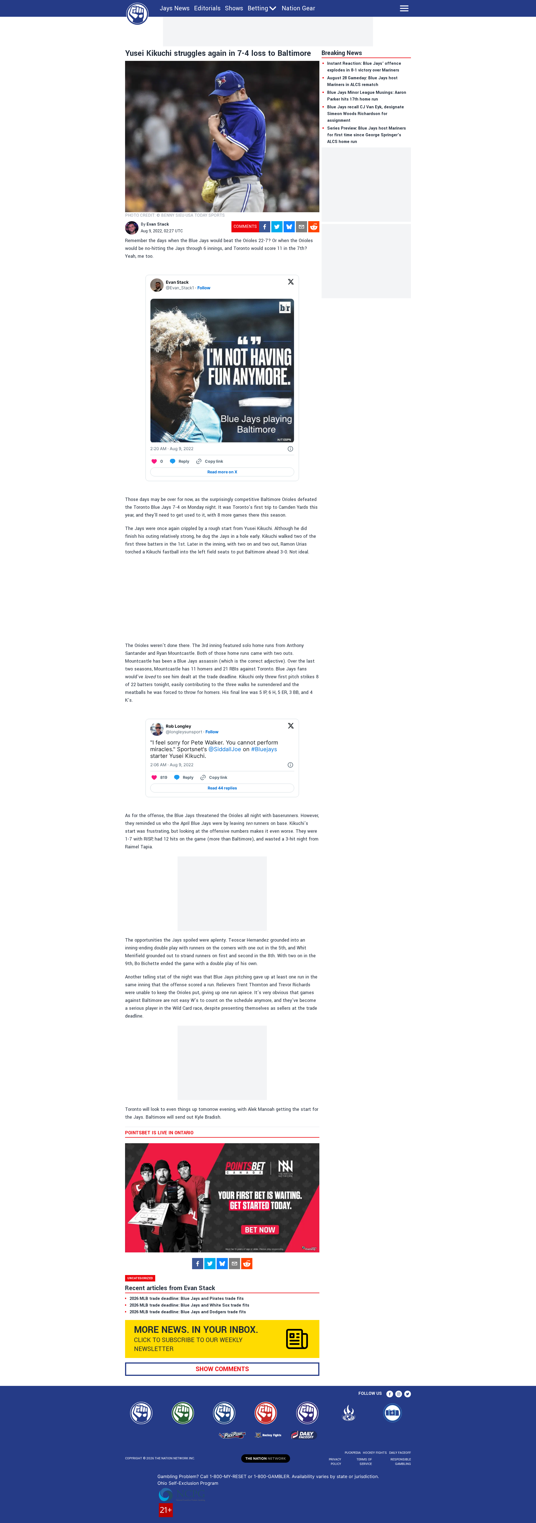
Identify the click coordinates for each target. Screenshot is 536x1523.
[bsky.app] (289, 226)
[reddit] (313, 226)
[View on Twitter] (291, 285)
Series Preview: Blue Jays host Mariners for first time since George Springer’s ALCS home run (366, 135)
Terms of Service (364, 1461)
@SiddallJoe (225, 749)
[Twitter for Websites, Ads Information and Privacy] (290, 449)
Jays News (175, 8)
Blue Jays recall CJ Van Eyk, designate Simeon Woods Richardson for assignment (365, 113)
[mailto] (301, 226)
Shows (234, 8)
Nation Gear (298, 8)
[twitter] (277, 226)
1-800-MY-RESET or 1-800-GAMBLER (249, 1476)
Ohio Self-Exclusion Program (187, 1483)
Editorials (207, 8)
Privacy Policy (335, 1461)
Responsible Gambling (401, 1461)
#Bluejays (264, 749)
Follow (203, 287)
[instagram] (398, 1394)
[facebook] (264, 226)
